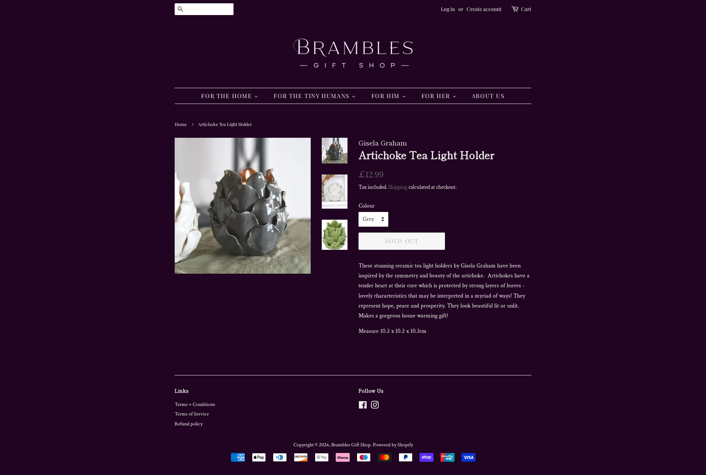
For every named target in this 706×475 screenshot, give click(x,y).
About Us (488, 96)
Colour (367, 206)
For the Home (227, 96)
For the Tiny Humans (313, 96)
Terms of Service (192, 414)
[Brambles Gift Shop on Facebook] (363, 406)
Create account (484, 9)
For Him (386, 96)
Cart (526, 9)
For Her (436, 96)
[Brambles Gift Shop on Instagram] (375, 406)
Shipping (397, 187)
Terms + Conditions (195, 404)
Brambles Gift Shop (351, 445)
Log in (448, 9)
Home (181, 124)
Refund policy (189, 424)
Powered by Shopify (393, 445)
